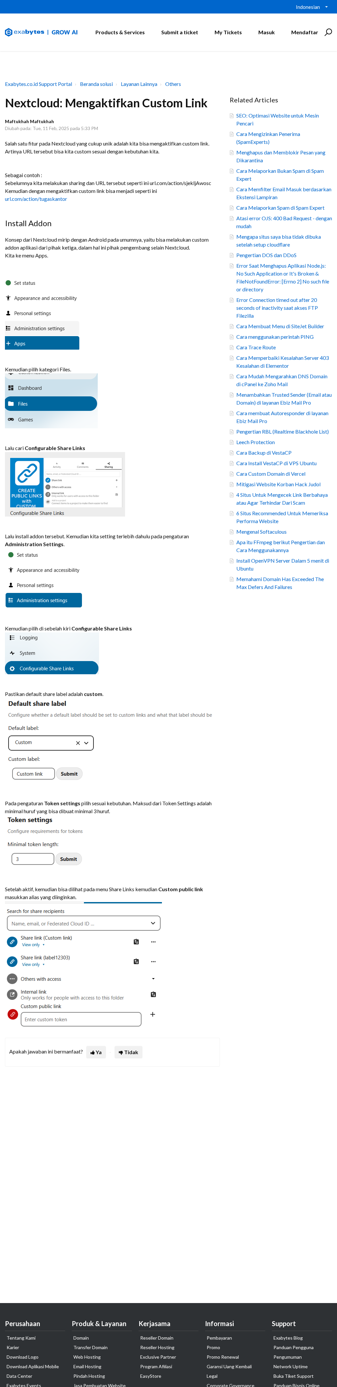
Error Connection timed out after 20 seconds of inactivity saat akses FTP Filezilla (277, 308)
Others (173, 84)
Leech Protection (255, 442)
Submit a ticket (179, 32)
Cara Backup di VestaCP (264, 452)
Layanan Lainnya (139, 84)
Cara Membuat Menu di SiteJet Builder (280, 326)
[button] (327, 32)
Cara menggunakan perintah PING (275, 336)
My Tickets (228, 32)
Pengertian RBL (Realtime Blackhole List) (282, 431)
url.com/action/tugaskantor (36, 199)
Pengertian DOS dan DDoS (266, 255)
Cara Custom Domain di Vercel (270, 473)
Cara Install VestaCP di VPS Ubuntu (276, 463)
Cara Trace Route (256, 347)
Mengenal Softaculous (261, 531)
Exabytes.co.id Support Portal (38, 84)
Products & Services (120, 32)
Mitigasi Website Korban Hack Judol (278, 484)
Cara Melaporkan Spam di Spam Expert (280, 207)
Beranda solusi (96, 84)
